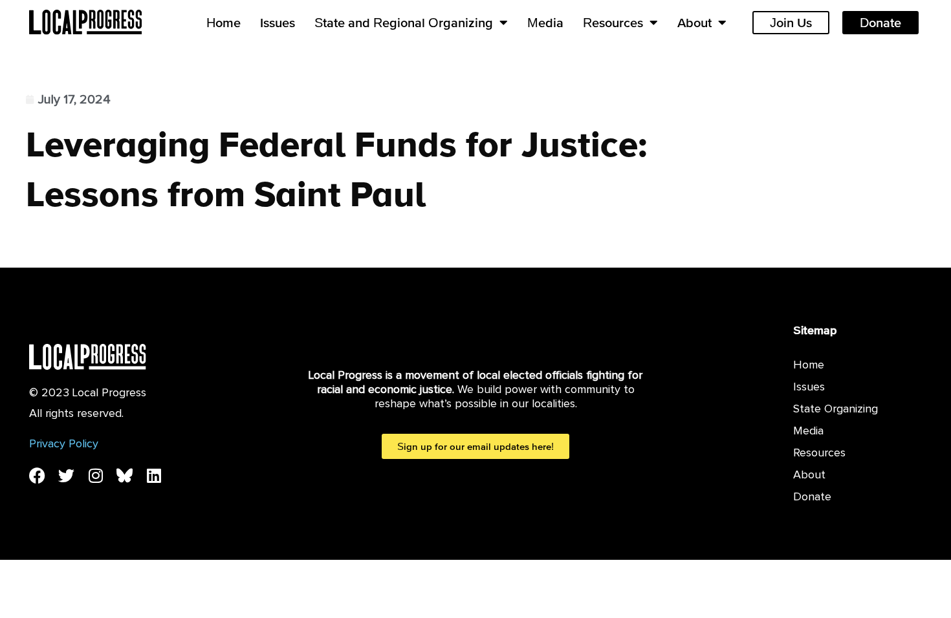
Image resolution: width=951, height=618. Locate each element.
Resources (613, 23)
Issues (277, 23)
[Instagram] (95, 475)
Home (223, 23)
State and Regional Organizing (403, 23)
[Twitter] (66, 475)
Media (545, 23)
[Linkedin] (154, 475)
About (694, 23)
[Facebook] (37, 475)
